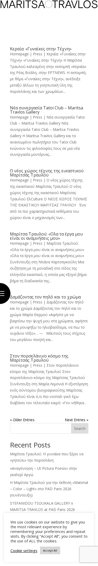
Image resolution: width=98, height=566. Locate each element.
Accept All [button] (50, 550)
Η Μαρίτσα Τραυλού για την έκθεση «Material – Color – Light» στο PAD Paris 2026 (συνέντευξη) (49, 489)
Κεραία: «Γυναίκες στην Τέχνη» (41, 49)
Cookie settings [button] (23, 550)
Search (79, 428)
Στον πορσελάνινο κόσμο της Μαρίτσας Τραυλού (39, 358)
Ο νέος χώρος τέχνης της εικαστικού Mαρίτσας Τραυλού (47, 173)
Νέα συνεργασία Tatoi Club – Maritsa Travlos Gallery (46, 110)
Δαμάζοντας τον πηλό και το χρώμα (45, 297)
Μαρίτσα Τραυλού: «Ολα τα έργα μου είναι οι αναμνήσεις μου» (46, 236)
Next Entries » (76, 419)
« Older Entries (22, 419)
